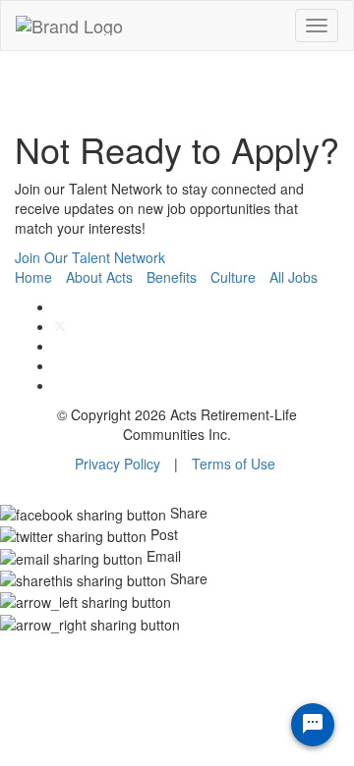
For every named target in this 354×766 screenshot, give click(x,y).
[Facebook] (59, 306)
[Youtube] (59, 385)
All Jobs (293, 277)
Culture (233, 277)
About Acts (99, 277)
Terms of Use (233, 463)
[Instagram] (59, 346)
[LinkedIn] (59, 365)
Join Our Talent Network (90, 257)
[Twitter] (60, 326)
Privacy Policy (117, 463)
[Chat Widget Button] (312, 724)
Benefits (172, 277)
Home (33, 277)
